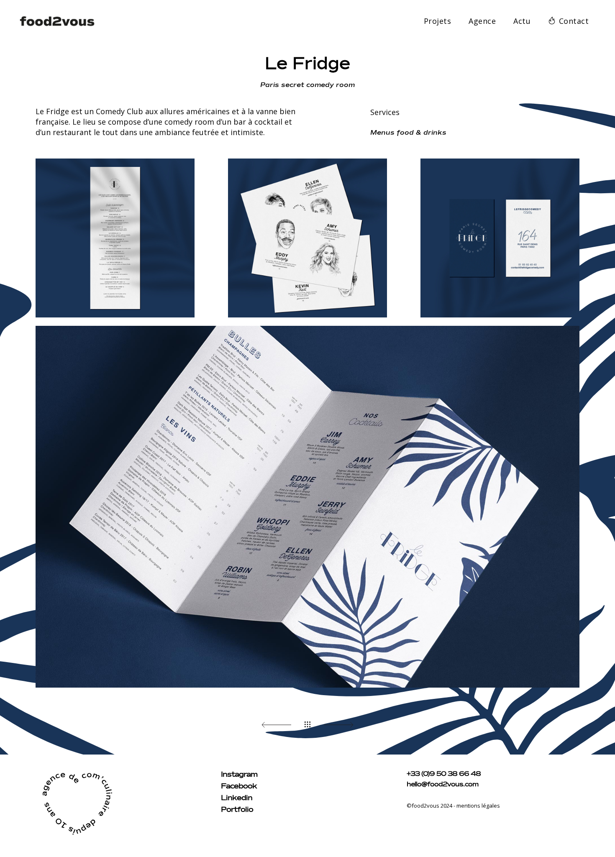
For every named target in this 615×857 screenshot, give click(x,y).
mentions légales (478, 805)
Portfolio (237, 810)
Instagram (239, 774)
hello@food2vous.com (442, 784)
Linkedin (236, 798)
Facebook (239, 786)
